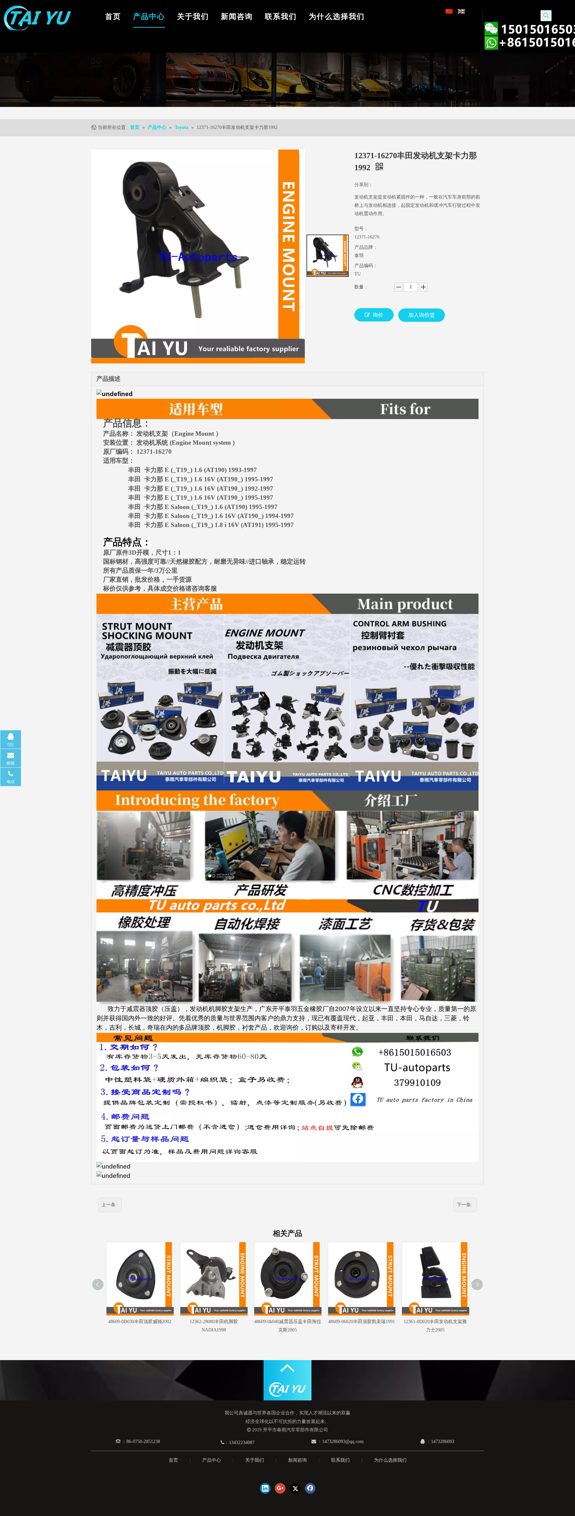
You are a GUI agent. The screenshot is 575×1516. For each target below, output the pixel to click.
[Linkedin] (265, 1488)
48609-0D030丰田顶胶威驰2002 (139, 1321)
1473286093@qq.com (343, 1441)
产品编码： (366, 265)
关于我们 (254, 1460)
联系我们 (340, 1460)
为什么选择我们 (390, 1460)
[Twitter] (295, 1488)
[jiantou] (287, 1368)
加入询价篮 (421, 315)
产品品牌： (366, 247)
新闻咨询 (297, 1460)
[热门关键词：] (546, 15)
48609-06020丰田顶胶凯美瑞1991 (361, 1321)
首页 (173, 1460)
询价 (378, 315)
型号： (361, 228)
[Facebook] (310, 1488)
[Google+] (280, 1488)
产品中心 (211, 1460)
